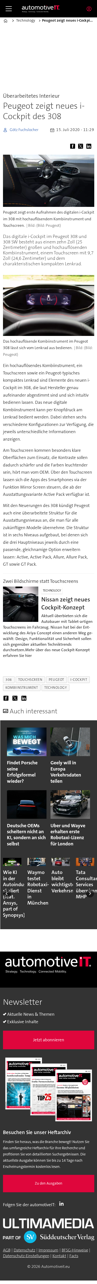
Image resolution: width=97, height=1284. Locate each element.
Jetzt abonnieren (48, 1040)
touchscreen (30, 679)
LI (62, 1203)
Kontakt (59, 1255)
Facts (73, 1255)
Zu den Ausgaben (48, 1183)
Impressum (48, 1250)
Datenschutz (24, 1250)
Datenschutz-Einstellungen (26, 1255)
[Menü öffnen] (8, 8)
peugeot (56, 679)
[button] (7, 894)
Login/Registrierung (90, 8)
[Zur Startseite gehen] (41, 8)
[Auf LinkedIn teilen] (90, 146)
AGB (6, 1250)
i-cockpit (78, 679)
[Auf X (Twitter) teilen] (82, 146)
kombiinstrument (21, 687)
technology (55, 687)
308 (8, 679)
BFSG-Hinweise (75, 1250)
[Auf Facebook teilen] (74, 146)
